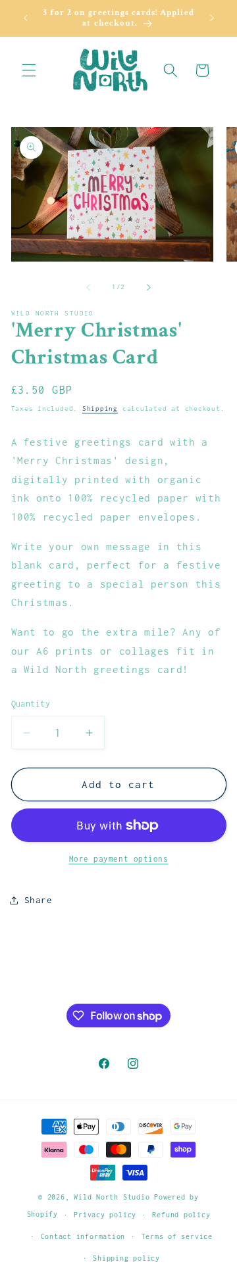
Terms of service (177, 1236)
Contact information (83, 1236)
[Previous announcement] (25, 17)
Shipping (100, 408)
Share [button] (38, 900)
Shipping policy (126, 1258)
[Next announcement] (212, 17)
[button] (29, 70)
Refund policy (181, 1215)
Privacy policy (105, 1215)
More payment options (119, 859)
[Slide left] (88, 287)
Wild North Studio (111, 1197)
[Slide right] (148, 287)
